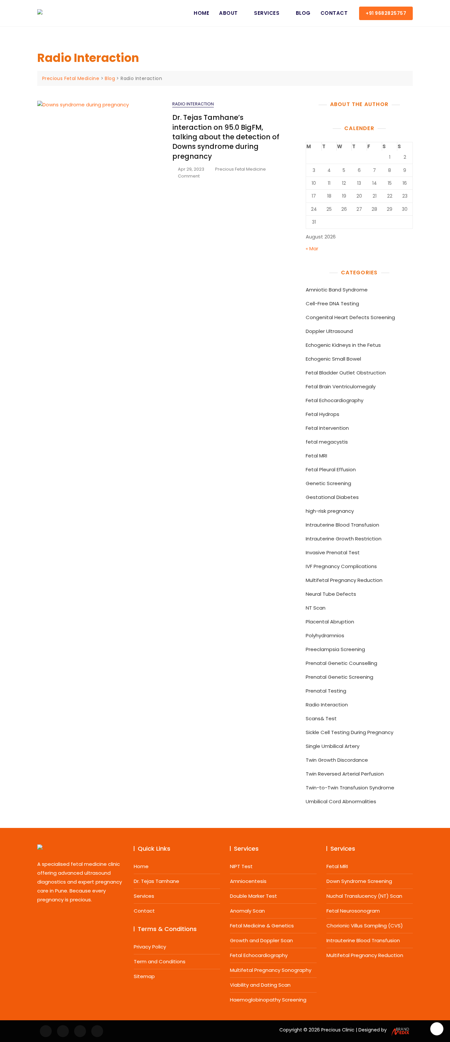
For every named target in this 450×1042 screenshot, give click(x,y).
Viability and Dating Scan (260, 984)
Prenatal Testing (326, 690)
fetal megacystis (327, 441)
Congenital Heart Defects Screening (350, 317)
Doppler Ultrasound (329, 331)
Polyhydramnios (325, 635)
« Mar (312, 248)
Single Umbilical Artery (332, 746)
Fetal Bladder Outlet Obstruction (346, 372)
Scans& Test (321, 718)
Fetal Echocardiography (334, 400)
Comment (189, 176)
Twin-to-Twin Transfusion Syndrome (350, 787)
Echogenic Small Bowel (333, 358)
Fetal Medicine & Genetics (262, 925)
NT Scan (315, 607)
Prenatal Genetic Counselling (341, 663)
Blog (303, 13)
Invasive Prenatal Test (333, 552)
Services (266, 13)
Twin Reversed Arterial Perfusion (345, 773)
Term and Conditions (159, 961)
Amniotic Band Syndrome (337, 289)
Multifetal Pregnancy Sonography (270, 970)
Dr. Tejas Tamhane (156, 881)
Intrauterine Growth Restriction (343, 538)
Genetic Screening (328, 483)
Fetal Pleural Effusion (331, 469)
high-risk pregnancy (330, 510)
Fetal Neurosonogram (353, 910)
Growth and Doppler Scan (261, 940)
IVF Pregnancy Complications (341, 566)
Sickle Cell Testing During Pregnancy (349, 732)
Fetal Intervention (327, 428)
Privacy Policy (150, 946)
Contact (334, 13)
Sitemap (144, 976)
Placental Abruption (330, 621)
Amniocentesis (248, 881)
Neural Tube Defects (331, 593)
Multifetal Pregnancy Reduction (344, 580)
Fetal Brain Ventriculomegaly (341, 386)
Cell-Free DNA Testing (332, 303)
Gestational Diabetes (332, 497)
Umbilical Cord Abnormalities (341, 801)
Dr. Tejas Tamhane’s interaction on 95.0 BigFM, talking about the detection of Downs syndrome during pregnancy (225, 137)
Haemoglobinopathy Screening (268, 999)
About (228, 13)
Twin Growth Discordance (337, 759)
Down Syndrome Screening (359, 881)
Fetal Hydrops (322, 414)
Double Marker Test (253, 895)
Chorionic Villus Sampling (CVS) (364, 925)
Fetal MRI (316, 455)
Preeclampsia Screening (335, 649)
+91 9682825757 (386, 13)
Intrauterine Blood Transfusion (342, 524)
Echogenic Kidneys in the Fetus (343, 345)
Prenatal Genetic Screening (339, 676)
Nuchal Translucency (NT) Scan (364, 895)
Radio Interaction (193, 104)
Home (201, 13)
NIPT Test (241, 866)
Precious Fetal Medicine (240, 169)
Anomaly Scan (247, 910)
